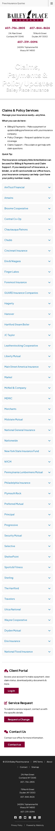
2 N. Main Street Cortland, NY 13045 (27, 776)
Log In (11, 690)
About (49, 761)
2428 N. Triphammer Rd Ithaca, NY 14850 (27, 806)
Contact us (14, 744)
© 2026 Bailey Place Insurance (16, 761)
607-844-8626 (27, 797)
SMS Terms (38, 761)
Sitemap (35, 767)
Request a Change (19, 719)
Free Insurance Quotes (13, 3)
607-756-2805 (27, 782)
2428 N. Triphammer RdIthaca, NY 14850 (27, 49)
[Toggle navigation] (51, 3)
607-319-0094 (28, 811)
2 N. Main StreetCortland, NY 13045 (15, 35)
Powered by (35, 825)
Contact (24, 767)
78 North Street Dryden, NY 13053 (27, 791)
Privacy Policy (16, 825)
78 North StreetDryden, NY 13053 (40, 35)
